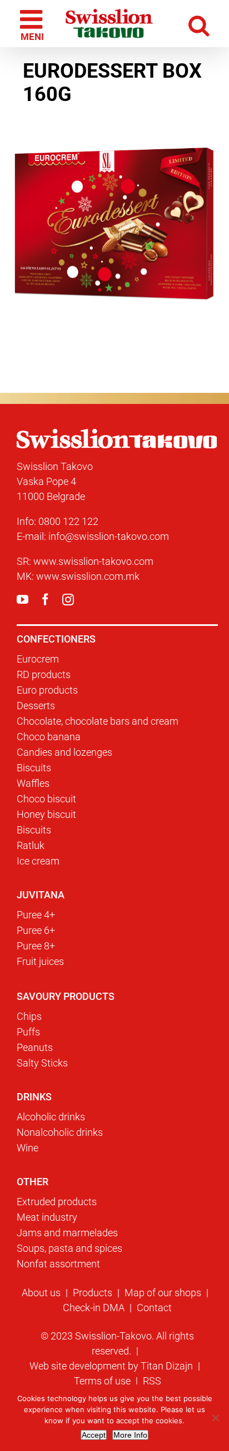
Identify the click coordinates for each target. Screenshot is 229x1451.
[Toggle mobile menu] (31, 24)
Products (92, 1292)
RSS (152, 1381)
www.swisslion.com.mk (88, 576)
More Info (130, 1434)
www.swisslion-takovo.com (93, 561)
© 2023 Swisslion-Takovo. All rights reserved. (117, 1343)
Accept (94, 1434)
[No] (215, 1417)
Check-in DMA (94, 1307)
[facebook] (45, 599)
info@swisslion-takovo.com (108, 536)
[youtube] (22, 599)
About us (41, 1292)
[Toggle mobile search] (201, 24)
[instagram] (68, 599)
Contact (154, 1307)
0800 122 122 (68, 521)
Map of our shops (163, 1292)
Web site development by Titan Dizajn (111, 1366)
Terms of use (102, 1381)
